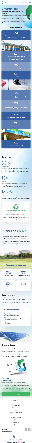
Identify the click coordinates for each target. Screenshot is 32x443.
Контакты (16, 424)
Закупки (16, 419)
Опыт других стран (16, 405)
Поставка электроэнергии (16, 417)
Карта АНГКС (16, 422)
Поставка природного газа (16, 415)
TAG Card (16, 410)
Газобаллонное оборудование (16, 412)
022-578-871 (4, 429)
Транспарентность (16, 407)
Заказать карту (16, 394)
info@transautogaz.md (6, 431)
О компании (16, 400)
